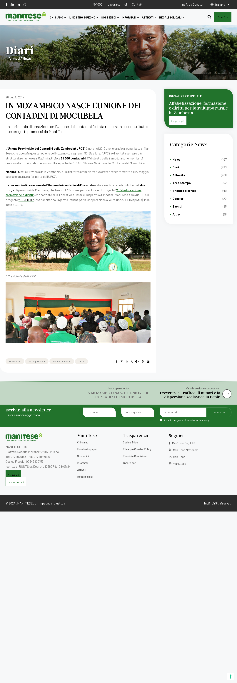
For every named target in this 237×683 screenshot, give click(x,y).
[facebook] (7, 4)
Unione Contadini (61, 361)
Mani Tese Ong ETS (183, 443)
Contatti (137, 4)
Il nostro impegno (82, 17)
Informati (129, 17)
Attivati (147, 17)
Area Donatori (194, 4)
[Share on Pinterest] (143, 361)
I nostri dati (129, 463)
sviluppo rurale (37, 361)
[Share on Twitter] (121, 361)
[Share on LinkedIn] (127, 361)
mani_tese (179, 463)
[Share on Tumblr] (132, 361)
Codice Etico (130, 442)
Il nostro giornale (184, 190)
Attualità (179, 175)
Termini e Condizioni (134, 456)
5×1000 (98, 4)
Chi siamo (56, 17)
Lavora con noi (117, 4)
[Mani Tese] (26, 20)
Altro (176, 214)
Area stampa (182, 183)
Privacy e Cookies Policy (137, 449)
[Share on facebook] (116, 361)
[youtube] (12, 4)
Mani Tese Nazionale (185, 450)
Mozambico (15, 361)
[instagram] (24, 4)
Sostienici (108, 17)
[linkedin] (18, 4)
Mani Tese (178, 456)
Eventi (177, 206)
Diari (176, 167)
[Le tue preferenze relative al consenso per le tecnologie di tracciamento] (230, 676)
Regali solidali (170, 17)
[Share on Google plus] (137, 361)
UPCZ (81, 361)
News (176, 159)
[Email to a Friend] (148, 361)
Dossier (178, 198)
